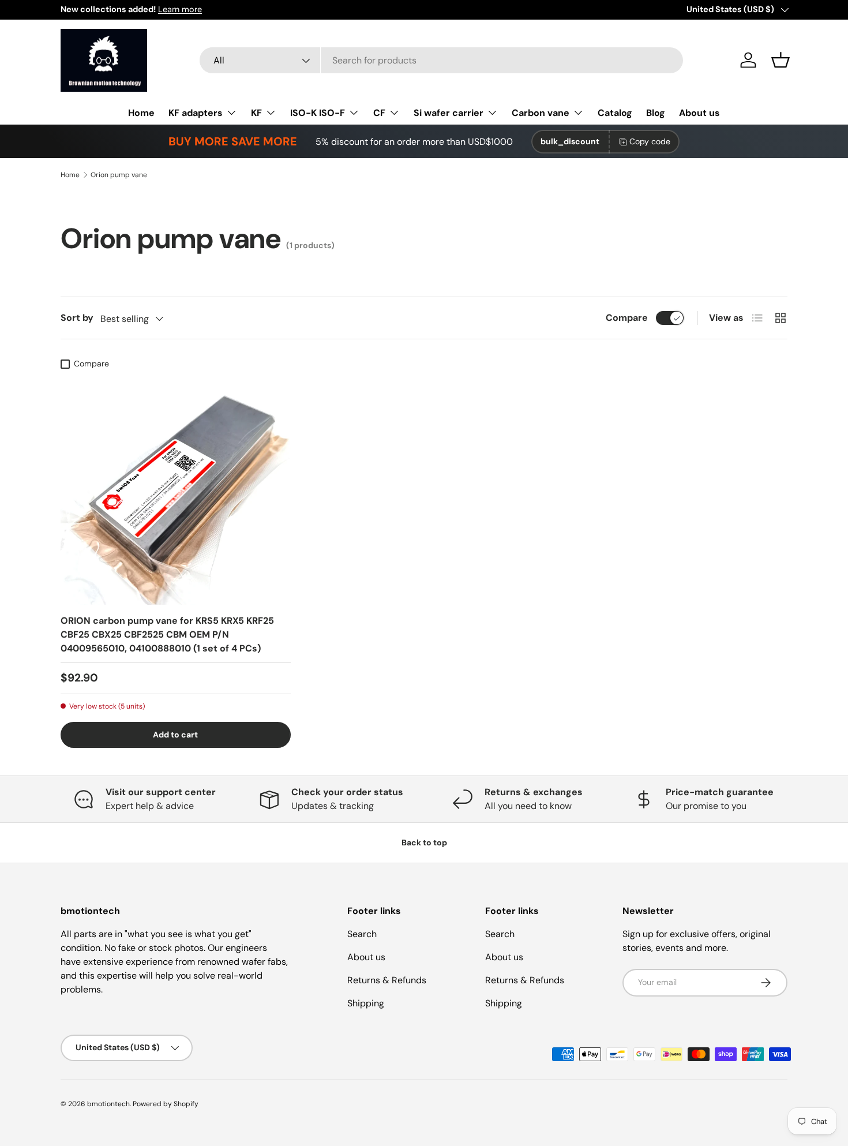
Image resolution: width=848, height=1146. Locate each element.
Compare (627, 318)
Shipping (365, 1003)
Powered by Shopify (165, 1103)
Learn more (180, 9)
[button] (780, 60)
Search (362, 934)
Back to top (424, 842)
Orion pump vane (119, 174)
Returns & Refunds (386, 980)
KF (256, 113)
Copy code (649, 141)
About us (699, 113)
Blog (655, 113)
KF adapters (195, 113)
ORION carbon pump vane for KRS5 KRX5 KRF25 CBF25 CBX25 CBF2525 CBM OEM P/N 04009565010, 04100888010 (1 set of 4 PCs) (167, 634)
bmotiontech (108, 1103)
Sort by (77, 318)
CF (379, 113)
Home (141, 113)
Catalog (615, 113)
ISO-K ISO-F (317, 113)
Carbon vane (540, 113)
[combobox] (441, 60)
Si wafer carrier (448, 113)
